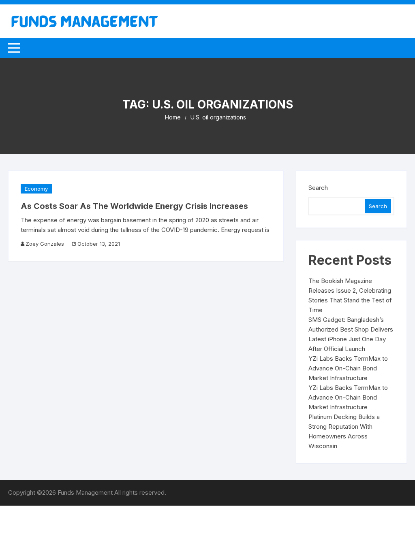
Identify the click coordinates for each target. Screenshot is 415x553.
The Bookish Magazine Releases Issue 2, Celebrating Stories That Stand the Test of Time (350, 295)
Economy (36, 188)
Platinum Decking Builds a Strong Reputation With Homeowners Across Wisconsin (344, 431)
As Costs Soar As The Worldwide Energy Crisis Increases (134, 206)
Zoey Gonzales (45, 243)
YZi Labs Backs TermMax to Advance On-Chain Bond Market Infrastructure (348, 368)
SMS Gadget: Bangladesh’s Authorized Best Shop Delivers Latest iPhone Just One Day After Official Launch (350, 334)
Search (318, 187)
